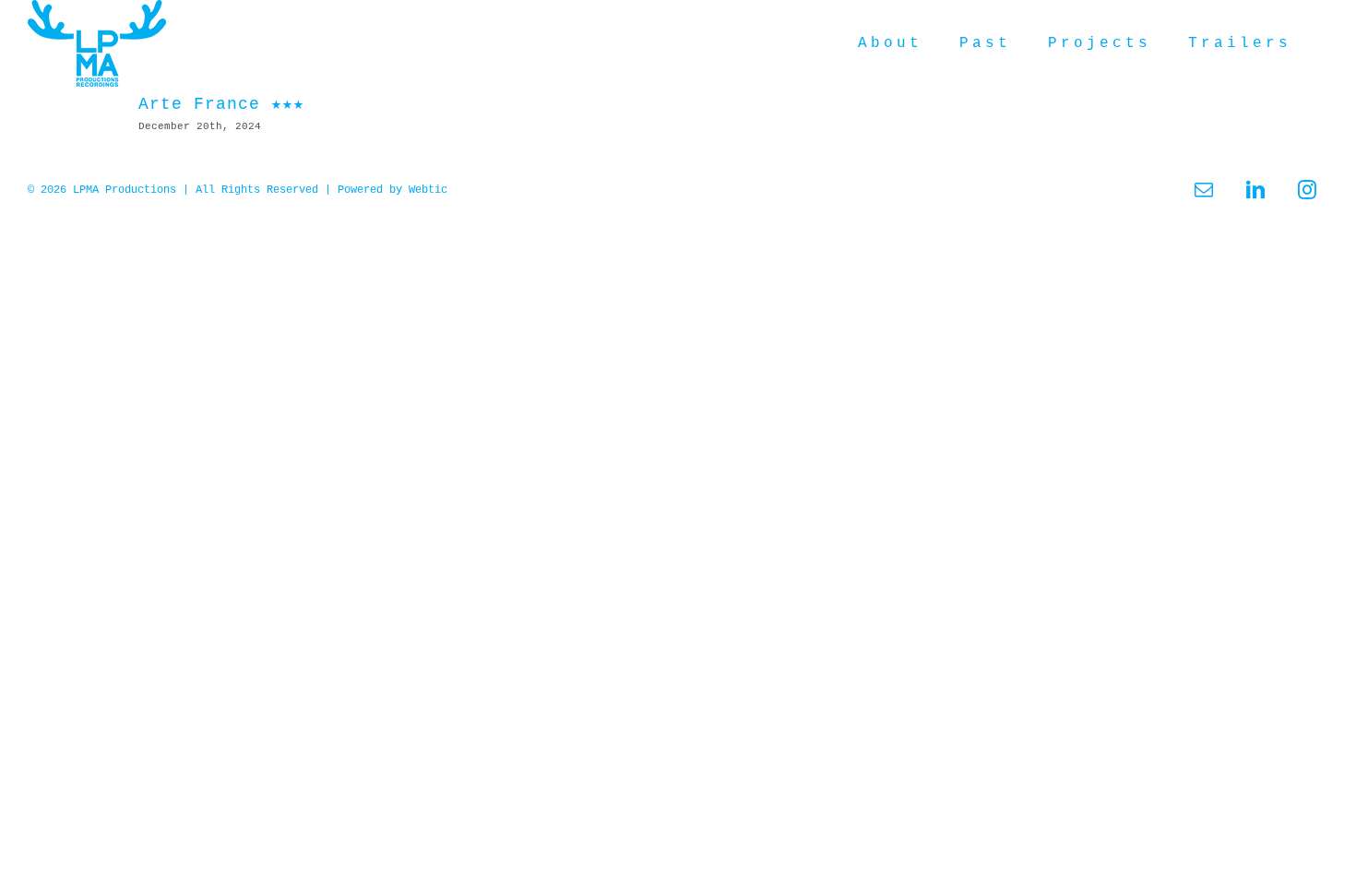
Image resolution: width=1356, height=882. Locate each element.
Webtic (428, 190)
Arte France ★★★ (221, 104)
